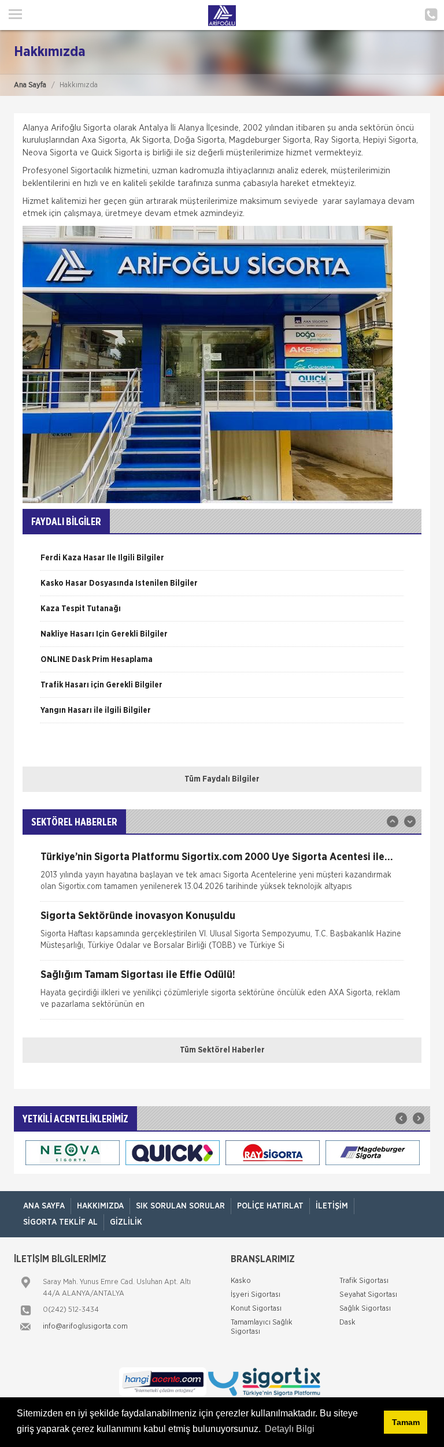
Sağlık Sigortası (365, 1308)
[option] (222, 562)
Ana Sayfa (30, 85)
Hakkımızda (100, 1206)
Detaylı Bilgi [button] (289, 1429)
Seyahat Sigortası (368, 1295)
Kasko (241, 1281)
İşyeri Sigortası (255, 1295)
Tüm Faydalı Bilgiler (222, 779)
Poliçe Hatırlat (270, 1206)
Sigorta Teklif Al (60, 1222)
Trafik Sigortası (363, 1281)
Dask (347, 1322)
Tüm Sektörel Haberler (222, 1050)
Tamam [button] (406, 1422)
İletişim (332, 1206)
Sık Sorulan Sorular (180, 1206)
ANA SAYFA (44, 1206)
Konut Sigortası (256, 1308)
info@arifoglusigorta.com (85, 1326)
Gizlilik (126, 1222)
